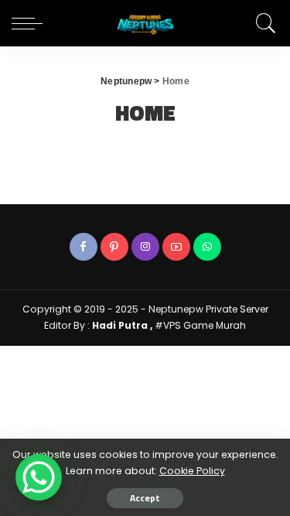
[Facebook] (83, 247)
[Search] (263, 23)
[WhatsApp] (207, 247)
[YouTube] (176, 247)
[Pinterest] (114, 247)
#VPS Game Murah (199, 325)
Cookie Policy (192, 470)
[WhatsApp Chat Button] (38, 477)
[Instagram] (145, 247)
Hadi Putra (121, 325)
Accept (145, 497)
